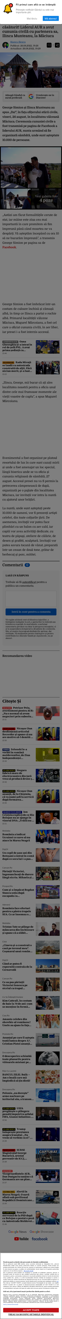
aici (58, 1281)
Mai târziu (32, 18)
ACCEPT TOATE (31, 1310)
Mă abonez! (51, 18)
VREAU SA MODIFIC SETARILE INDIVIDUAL (31, 1314)
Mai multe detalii (28, 1271)
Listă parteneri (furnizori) (10, 1304)
